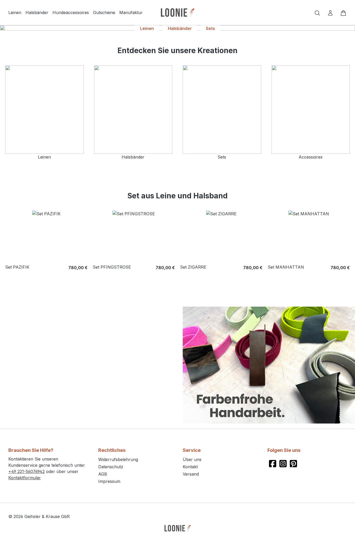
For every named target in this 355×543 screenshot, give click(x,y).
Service (192, 450)
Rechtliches (112, 450)
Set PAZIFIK (17, 267)
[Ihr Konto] (330, 12)
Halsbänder (180, 28)
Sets (210, 28)
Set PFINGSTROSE (112, 267)
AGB (102, 474)
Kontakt (190, 466)
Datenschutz (110, 466)
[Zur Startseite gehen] (177, 12)
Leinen (147, 28)
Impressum (109, 481)
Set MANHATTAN (286, 267)
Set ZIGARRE (193, 267)
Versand (191, 474)
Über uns (192, 459)
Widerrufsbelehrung (118, 459)
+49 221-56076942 (26, 471)
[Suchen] (317, 12)
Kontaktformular (24, 477)
